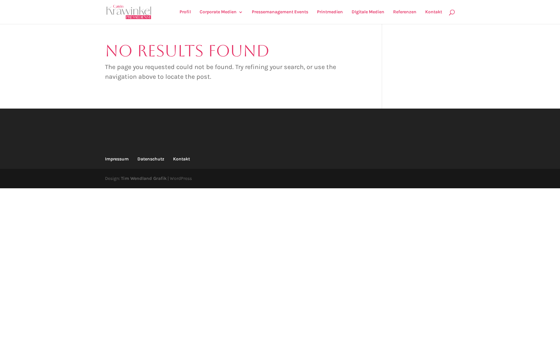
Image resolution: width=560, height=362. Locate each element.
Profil (185, 12)
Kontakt (433, 12)
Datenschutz (150, 159)
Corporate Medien (218, 12)
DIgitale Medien (368, 12)
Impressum (117, 159)
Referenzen (404, 12)
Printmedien (330, 12)
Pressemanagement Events (280, 12)
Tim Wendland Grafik (144, 178)
